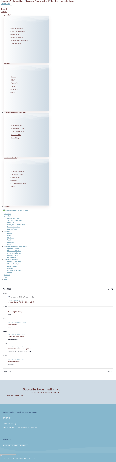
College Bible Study (14, 361)
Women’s (14, 83)
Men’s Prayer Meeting (15, 312)
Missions (14, 180)
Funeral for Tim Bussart (16, 336)
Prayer (13, 77)
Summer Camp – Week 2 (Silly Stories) (21, 302)
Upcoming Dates (16, 125)
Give (5, 279)
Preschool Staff (16, 135)
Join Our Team (16, 43)
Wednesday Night (17, 174)
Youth (13, 86)
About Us (7, 15)
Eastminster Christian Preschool (15, 112)
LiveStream (5, 4)
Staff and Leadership (18, 31)
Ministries (7, 63)
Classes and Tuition (17, 128)
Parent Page (15, 138)
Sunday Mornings (17, 28)
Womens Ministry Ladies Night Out (19, 349)
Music (13, 92)
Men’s (13, 80)
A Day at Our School (17, 132)
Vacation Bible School (18, 183)
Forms (13, 186)
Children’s (14, 89)
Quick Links (15, 34)
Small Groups (15, 177)
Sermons (7, 206)
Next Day (109, 371)
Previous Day (7, 371)
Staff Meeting (12, 324)
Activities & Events (10, 158)
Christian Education (17, 171)
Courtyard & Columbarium (19, 40)
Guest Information (17, 37)
